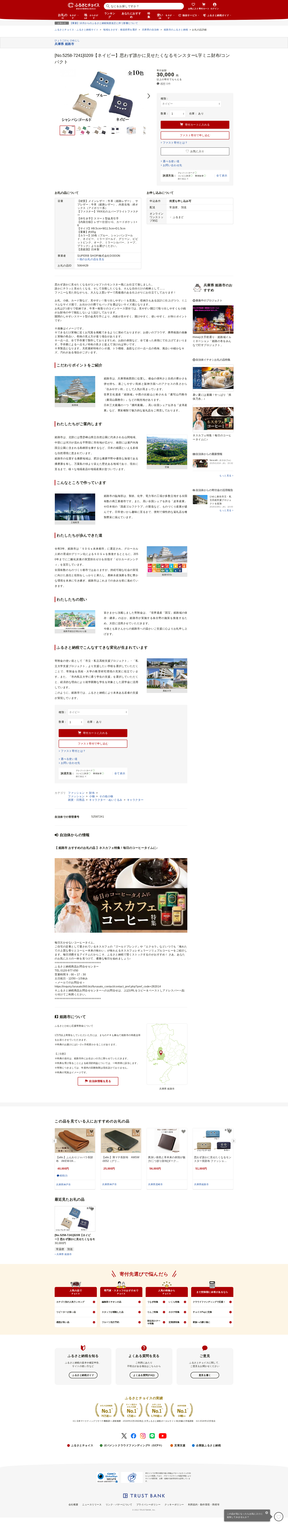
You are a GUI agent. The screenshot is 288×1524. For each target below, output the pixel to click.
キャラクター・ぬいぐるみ (106, 799)
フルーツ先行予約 (110, 1322)
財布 (92, 792)
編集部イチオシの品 (111, 1302)
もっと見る (225, 475)
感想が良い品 (62, 1322)
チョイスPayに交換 (202, 1312)
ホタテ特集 (174, 1312)
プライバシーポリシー (148, 1504)
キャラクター (135, 799)
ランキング (109, 15)
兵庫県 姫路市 (64, 1254)
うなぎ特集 (152, 1302)
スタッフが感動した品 (113, 1312)
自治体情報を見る (100, 1081)
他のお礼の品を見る (92, 259)
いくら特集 (174, 1302)
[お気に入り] (278, 1516)
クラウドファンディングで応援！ (209, 1302)
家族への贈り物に (201, 1322)
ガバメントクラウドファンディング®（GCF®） (134, 1445)
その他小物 (106, 796)
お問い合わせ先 (172, 165)
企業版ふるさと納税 (208, 1445)
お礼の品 (67, 16)
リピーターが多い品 (66, 1312)
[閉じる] (266, 1513)
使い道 (164, 16)
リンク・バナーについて (119, 1504)
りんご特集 (152, 1312)
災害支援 (179, 1445)
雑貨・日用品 (76, 799)
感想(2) (64, 1175)
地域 (91, 16)
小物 (92, 796)
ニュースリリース (92, 1504)
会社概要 (73, 1504)
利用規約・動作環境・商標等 (204, 1504)
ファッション (76, 792)
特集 (149, 15)
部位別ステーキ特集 (153, 1322)
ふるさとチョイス (82, 1445)
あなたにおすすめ (131, 15)
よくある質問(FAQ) (144, 1375)
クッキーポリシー (174, 1504)
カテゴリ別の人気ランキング (70, 1302)
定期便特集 (174, 1322)
